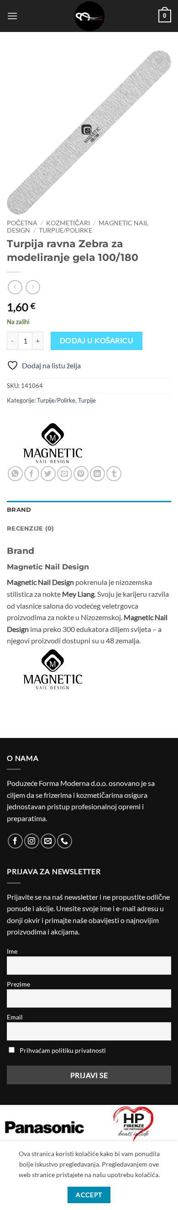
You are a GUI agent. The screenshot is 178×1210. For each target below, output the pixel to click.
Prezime (18, 984)
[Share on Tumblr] (113, 473)
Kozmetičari (68, 223)
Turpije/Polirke (65, 230)
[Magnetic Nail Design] (52, 443)
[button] (12, 16)
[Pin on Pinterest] (81, 473)
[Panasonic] (44, 1127)
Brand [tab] (19, 509)
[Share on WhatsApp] (15, 473)
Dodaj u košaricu (96, 340)
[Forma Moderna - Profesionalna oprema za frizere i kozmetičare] (89, 16)
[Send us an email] (48, 841)
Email (15, 1017)
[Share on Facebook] (31, 473)
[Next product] (15, 287)
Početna (22, 223)
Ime (12, 951)
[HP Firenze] (133, 1125)
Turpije (87, 400)
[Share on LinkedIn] (97, 473)
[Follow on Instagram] (31, 841)
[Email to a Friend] (64, 473)
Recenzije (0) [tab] (30, 528)
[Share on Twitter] (48, 473)
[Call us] (64, 841)
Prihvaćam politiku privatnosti (63, 1050)
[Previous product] (33, 287)
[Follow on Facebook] (15, 841)
